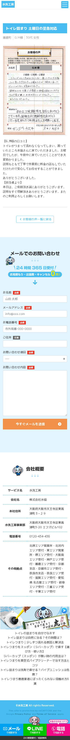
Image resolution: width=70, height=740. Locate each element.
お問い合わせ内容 (14, 367)
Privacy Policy (23, 713)
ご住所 (7, 337)
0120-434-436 (39, 536)
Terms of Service (46, 713)
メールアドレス (13, 307)
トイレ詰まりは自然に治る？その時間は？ (35, 638)
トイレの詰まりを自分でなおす (35, 633)
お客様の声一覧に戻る (35, 219)
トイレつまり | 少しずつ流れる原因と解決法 (35, 642)
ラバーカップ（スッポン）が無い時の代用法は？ (35, 656)
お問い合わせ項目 (14, 352)
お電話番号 (10, 322)
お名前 (7, 292)
